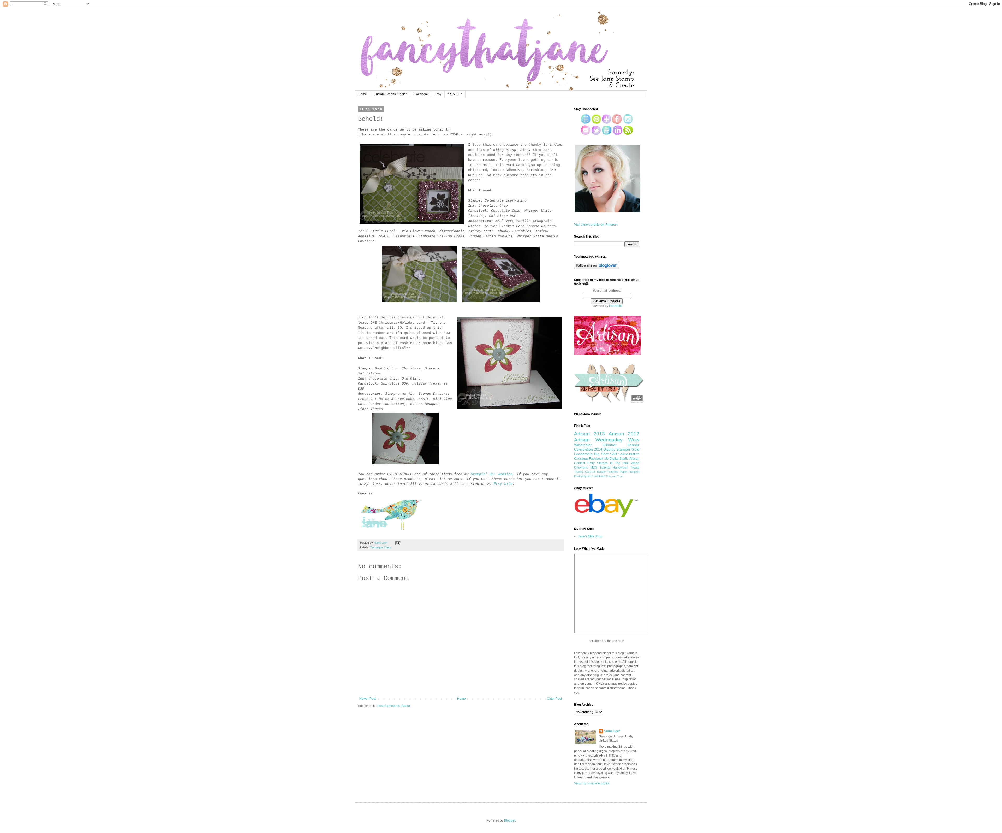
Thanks (579, 471)
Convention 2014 (588, 449)
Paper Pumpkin (630, 471)
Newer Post (367, 698)
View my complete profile (592, 783)
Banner (633, 445)
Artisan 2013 (589, 433)
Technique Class (380, 547)
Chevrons (581, 467)
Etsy (438, 94)
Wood (635, 463)
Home (362, 94)
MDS (593, 467)
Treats (634, 467)
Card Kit (590, 471)
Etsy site (503, 484)
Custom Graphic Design (391, 94)
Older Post (554, 698)
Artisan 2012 (624, 433)
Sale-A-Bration (628, 454)
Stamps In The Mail (613, 463)
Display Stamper (616, 449)
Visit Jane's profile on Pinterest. (596, 224)
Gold (635, 449)
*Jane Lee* (612, 731)
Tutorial (605, 467)
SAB (613, 454)
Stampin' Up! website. (493, 474)
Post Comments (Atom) (393, 706)
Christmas (581, 458)
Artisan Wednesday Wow (606, 439)
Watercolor (583, 445)
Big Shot (601, 454)
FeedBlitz (615, 306)
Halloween (620, 467)
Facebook (421, 94)
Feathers (612, 471)
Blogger (509, 820)
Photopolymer (583, 476)
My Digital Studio (616, 458)
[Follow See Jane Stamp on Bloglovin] (596, 268)
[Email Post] (397, 542)
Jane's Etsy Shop (590, 536)
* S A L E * (455, 94)
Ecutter (601, 471)
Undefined (598, 476)
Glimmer (610, 445)
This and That (614, 476)
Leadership (583, 454)
